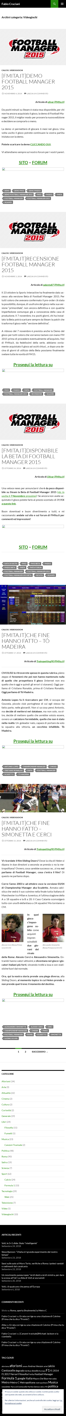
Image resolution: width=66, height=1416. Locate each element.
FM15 (39, 194)
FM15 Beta (35, 564)
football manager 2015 (38, 198)
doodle (35, 1370)
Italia (29, 1378)
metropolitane (42, 1382)
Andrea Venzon (35, 1366)
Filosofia (8, 1127)
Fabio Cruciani (11, 4)
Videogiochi (16, 70)
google (21, 1378)
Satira (4, 1162)
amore (25, 1366)
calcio (51, 1366)
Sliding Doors (11, 1038)
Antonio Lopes (11, 766)
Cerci (49, 1027)
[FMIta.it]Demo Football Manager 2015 (28, 81)
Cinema (5, 1098)
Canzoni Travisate (13, 1145)
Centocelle (8, 1370)
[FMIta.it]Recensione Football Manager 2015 (30, 264)
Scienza (5, 1168)
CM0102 (53, 766)
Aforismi (6, 1081)
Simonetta (56, 1034)
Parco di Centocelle (19, 1386)
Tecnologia (7, 1191)
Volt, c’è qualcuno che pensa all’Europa (21, 1286)
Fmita (59, 194)
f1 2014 (54, 1370)
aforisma (5, 1366)
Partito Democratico (36, 1386)
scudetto (9, 774)
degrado (20, 1370)
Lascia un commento (37, 93)
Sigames (8, 202)
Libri (4, 1121)
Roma (30, 1034)
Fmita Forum (36, 567)
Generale (6, 1116)
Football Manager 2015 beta (18, 575)
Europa (42, 1371)
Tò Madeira (23, 774)
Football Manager (13, 198)
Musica (5, 1139)
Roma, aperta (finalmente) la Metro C (28, 1310)
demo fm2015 (35, 191)
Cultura (5, 1104)
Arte (4, 1087)
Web (6, 1197)
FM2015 (49, 194)
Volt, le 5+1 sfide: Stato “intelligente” (19, 1243)
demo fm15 (19, 191)
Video (5, 1208)
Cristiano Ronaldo (13, 770)
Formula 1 (9, 1185)
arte (45, 1366)
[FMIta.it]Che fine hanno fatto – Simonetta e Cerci (27, 829)
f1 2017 (6, 1374)
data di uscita (10, 564)
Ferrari (14, 1374)
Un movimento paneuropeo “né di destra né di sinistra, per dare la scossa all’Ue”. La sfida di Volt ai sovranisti (33, 1276)
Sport (4, 1173)
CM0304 (34, 1031)
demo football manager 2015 (18, 194)
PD (46, 1387)
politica (53, 1386)
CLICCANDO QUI (40, 144)
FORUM (39, 162)
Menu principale (62, 4)
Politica (5, 1150)
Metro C (14, 1382)
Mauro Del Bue (40, 1378)
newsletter (6, 1387)
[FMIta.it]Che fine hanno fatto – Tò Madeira (26, 641)
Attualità (6, 1093)
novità (39, 575)
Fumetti (8, 1133)
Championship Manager (34, 766)
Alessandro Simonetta (15, 1027)
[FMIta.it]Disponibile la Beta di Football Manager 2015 (30, 456)
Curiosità (6, 1110)
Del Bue (28, 1371)
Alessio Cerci (37, 1027)
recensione (36, 394)
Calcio (5, 70)
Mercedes (52, 1378)
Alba (4, 1325)
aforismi (15, 1366)
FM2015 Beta (9, 567)
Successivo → (40, 1051)
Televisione (7, 1202)
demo (7, 191)
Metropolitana (27, 1382)
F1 (48, 1370)
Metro (6, 1382)
